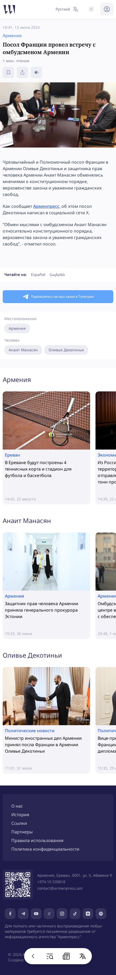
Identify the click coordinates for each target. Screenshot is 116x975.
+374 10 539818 (51, 881)
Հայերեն (57, 274)
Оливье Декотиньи (66, 349)
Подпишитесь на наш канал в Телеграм (62, 296)
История (20, 815)
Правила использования (37, 840)
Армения (17, 328)
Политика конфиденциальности (45, 849)
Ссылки (19, 823)
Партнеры (22, 832)
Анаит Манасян (23, 349)
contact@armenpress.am (60, 888)
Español (38, 274)
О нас (17, 806)
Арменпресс (46, 206)
